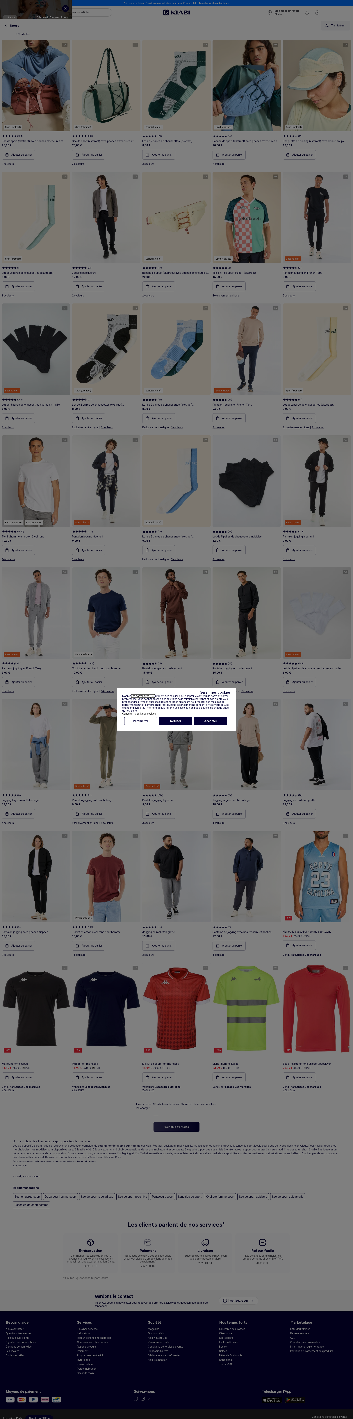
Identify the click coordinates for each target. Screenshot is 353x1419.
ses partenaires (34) (143, 696)
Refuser (175, 721)
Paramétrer (140, 721)
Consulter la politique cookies (139, 713)
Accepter (210, 721)
